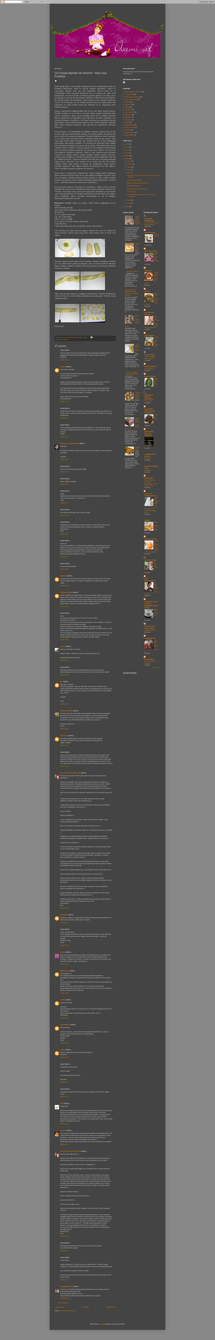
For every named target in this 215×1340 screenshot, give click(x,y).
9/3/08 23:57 (64, 1280)
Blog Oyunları (129, 125)
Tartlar (127, 122)
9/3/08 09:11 (64, 1251)
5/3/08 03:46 (64, 460)
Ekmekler (128, 117)
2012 (127, 147)
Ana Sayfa (85, 1307)
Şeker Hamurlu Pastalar (133, 92)
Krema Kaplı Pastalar (132, 97)
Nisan (129, 170)
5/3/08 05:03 (64, 484)
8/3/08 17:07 (64, 1097)
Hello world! (147, 401)
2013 (127, 144)
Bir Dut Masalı (149, 659)
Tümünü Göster (156, 667)
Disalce (63, 646)
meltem (63, 367)
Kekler (127, 102)
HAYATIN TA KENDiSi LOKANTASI (148, 397)
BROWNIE (147, 458)
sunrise (63, 952)
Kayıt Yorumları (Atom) (67, 1311)
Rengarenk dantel (66, 592)
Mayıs (129, 167)
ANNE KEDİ (148, 478)
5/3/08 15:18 (64, 569)
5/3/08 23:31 (64, 660)
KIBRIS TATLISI (156, 236)
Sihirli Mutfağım (149, 233)
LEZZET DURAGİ (150, 366)
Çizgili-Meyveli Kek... (134, 186)
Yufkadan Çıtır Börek (137, 246)
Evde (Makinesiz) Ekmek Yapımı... (137, 221)
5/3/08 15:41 (64, 606)
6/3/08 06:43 (64, 729)
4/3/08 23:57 (64, 360)
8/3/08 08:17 (64, 1082)
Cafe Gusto (64, 736)
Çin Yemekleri (129, 112)
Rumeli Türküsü (150, 376)
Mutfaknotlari (65, 971)
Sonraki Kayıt (59, 1307)
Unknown (63, 576)
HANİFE (147, 520)
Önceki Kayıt (111, 1307)
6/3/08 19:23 (64, 766)
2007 (127, 207)
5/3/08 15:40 (64, 586)
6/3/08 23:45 (64, 908)
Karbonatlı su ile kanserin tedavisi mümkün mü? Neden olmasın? (132, 292)
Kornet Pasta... (132, 192)
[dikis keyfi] (124, 83)
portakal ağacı (149, 355)
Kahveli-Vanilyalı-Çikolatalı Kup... (138, 183)
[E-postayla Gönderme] (91, 337)
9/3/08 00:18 (64, 1236)
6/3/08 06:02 (64, 704)
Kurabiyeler (64, 339)
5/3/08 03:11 (64, 437)
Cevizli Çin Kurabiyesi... (135, 180)
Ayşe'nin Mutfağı (150, 560)
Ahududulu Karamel (150, 630)
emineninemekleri (66, 711)
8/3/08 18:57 (64, 1144)
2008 (127, 159)
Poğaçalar (128, 115)
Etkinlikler (128, 120)
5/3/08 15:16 (64, 557)
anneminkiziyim (149, 638)
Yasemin (63, 1130)
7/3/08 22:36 (64, 1043)
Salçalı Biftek (137, 448)
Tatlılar (127, 107)
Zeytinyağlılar (129, 135)
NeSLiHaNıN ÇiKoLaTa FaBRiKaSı (148, 434)
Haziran (130, 164)
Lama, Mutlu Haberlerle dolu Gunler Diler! (149, 411)
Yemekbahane (65, 1025)
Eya (61, 682)
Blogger (102, 1324)
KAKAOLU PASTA (150, 539)
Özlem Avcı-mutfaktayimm (69, 443)
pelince (62, 1050)
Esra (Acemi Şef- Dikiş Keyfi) (70, 773)
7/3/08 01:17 (64, 923)
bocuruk (147, 291)
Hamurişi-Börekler (131, 99)
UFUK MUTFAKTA (150, 251)
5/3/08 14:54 (64, 534)
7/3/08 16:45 (64, 1018)
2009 (127, 156)
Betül (62, 1103)
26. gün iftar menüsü (156, 565)
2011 (127, 150)
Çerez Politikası (149, 368)
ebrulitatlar (64, 915)
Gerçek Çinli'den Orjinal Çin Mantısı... (133, 373)
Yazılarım (128, 104)
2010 (127, 153)
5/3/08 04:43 (64, 472)
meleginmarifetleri (66, 1286)
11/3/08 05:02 (64, 1298)
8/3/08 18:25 (64, 1124)
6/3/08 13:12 (64, 745)
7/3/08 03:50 (64, 964)
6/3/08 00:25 (64, 675)
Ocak (129, 203)
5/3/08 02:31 (64, 418)
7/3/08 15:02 (64, 993)
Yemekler (128, 109)
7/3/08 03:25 (64, 945)
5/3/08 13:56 (64, 515)
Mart (128, 173)
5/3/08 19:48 (64, 640)
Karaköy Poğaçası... (133, 271)
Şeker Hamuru (130, 132)
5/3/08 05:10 (64, 503)
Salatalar (128, 130)
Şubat (129, 200)
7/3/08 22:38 (64, 1057)
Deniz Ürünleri (130, 127)
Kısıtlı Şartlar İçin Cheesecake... (137, 189)
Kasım (129, 161)
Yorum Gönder (63, 1303)
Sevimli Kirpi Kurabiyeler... (137, 395)
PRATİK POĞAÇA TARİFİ (156, 525)
